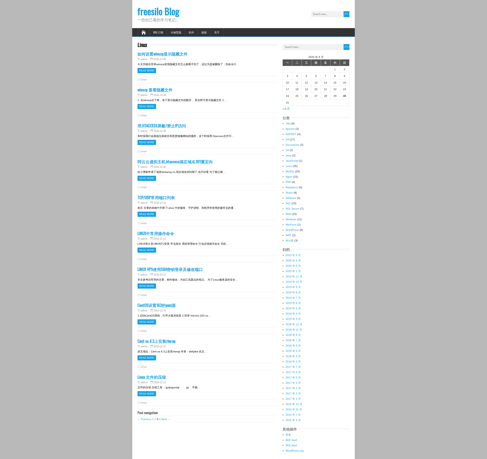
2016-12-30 (160, 59)
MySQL (290, 171)
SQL (288, 203)
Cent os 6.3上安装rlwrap (156, 341)
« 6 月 (286, 108)
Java (288, 155)
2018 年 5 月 (293, 350)
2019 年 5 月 (293, 308)
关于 (217, 32)
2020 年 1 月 (293, 271)
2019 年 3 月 (293, 319)
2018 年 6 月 (293, 345)
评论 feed (291, 445)
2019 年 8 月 (293, 292)
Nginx (289, 176)
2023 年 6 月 (293, 255)
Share (289, 192)
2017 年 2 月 (293, 393)
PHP (288, 182)
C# (287, 139)
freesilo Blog (158, 11)
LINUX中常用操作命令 (156, 233)
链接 (204, 32)
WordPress (292, 229)
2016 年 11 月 (294, 409)
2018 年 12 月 (294, 324)
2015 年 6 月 (293, 420)
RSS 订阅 (158, 32)
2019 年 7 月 (293, 297)
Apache (290, 128)
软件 (191, 32)
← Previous (144, 419)
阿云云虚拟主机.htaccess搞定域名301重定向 (175, 161)
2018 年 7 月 (293, 340)
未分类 (290, 240)
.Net (288, 123)
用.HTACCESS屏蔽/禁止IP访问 (162, 125)
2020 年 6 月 (293, 260)
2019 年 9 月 (293, 287)
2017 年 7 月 (293, 366)
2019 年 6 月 (293, 303)
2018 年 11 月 (294, 329)
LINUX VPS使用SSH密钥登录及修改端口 (170, 269)
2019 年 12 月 (294, 276)
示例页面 (176, 32)
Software (291, 197)
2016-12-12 (160, 202)
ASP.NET (291, 134)
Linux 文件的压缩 (152, 377)
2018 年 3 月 (293, 361)
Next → (165, 419)
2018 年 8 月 (293, 334)
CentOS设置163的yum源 (157, 305)
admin (144, 59)
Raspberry (292, 187)
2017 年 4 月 (293, 382)
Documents (292, 144)
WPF (288, 235)
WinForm (291, 224)
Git (287, 150)
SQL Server (292, 208)
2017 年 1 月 (293, 398)
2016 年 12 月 (294, 404)
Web (288, 213)
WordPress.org (295, 450)
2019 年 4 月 (293, 313)
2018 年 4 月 (293, 356)
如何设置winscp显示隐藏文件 (163, 54)
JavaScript (292, 160)
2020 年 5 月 (293, 265)
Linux (144, 79)
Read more (146, 70)
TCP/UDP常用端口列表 (156, 197)
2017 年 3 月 (293, 388)
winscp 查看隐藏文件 (155, 90)
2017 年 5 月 (293, 377)
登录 (288, 434)
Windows (291, 219)
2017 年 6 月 (293, 372)
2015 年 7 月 (293, 414)
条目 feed (291, 440)
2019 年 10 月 (294, 281)
